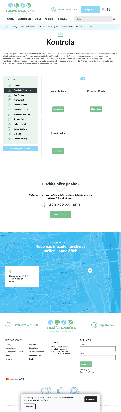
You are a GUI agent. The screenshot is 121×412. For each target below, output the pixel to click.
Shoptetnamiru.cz (105, 405)
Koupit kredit (90, 9)
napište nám (107, 325)
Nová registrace (86, 370)
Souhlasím (90, 399)
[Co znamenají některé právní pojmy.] (46, 391)
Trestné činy (19, 119)
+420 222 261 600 (63, 205)
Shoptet (114, 405)
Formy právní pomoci (14, 352)
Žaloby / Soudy (20, 105)
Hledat (114, 19)
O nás (7, 355)
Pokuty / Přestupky (22, 114)
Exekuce (17, 134)
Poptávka (32, 345)
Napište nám (58, 214)
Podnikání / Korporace (23, 90)
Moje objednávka (36, 355)
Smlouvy (17, 85)
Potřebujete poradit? (20, 149)
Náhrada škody (20, 124)
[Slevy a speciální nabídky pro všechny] (75, 391)
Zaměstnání (19, 95)
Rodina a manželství (22, 109)
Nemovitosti (19, 100)
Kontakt (8, 359)
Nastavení (30, 406)
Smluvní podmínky (36, 352)
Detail (58, 109)
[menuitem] (10, 18)
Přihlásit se (86, 364)
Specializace (10, 348)
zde (46, 400)
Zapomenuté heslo (87, 372)
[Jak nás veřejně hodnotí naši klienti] (60, 391)
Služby (8, 345)
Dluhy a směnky (20, 139)
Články (31, 359)
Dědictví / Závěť (20, 129)
